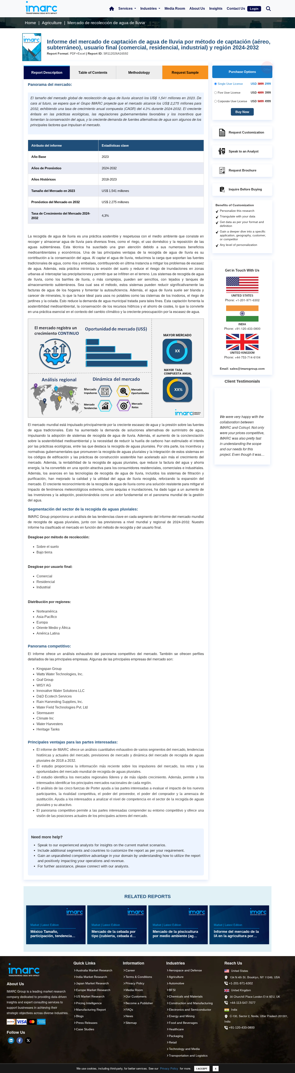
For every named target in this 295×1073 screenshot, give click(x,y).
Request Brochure (242, 170)
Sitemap (131, 1022)
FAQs (129, 1009)
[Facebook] (19, 1040)
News (129, 1016)
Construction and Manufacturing (191, 1003)
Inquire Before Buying (245, 189)
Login (254, 8)
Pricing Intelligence (89, 1003)
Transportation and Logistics (188, 1055)
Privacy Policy (169, 1068)
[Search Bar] (268, 8)
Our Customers (135, 996)
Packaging (176, 1036)
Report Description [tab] (46, 72)
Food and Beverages (183, 1022)
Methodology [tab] (139, 72)
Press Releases (86, 1022)
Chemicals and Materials (186, 996)
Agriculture (176, 977)
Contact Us (236, 8)
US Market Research (90, 996)
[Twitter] (28, 1040)
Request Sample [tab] (185, 72)
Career (130, 970)
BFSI (172, 990)
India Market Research (91, 977)
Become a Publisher (139, 1003)
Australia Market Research (94, 970)
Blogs (80, 1016)
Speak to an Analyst (244, 151)
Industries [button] (149, 8)
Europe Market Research (93, 990)
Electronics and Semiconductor (190, 1009)
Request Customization (246, 132)
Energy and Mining (182, 1016)
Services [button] (125, 8)
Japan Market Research (92, 983)
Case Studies (85, 1029)
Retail (173, 1042)
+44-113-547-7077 (242, 1002)
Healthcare (176, 1029)
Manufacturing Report (91, 1009)
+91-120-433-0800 (242, 1027)
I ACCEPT (201, 1068)
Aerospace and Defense (185, 970)
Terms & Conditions (138, 977)
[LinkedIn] (11, 1040)
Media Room (175, 8)
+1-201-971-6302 (241, 983)
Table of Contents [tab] (92, 72)
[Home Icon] (111, 8)
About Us (197, 8)
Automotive (176, 983)
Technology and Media (184, 1049)
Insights (215, 8)
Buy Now (242, 112)
